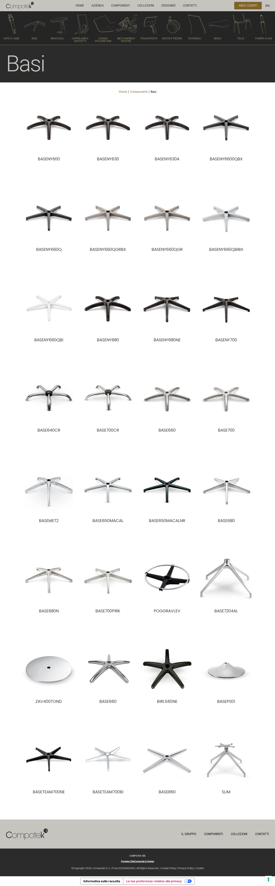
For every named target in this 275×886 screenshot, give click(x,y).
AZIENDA (97, 5)
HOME (80, 5)
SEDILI (217, 38)
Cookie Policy (168, 868)
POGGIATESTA (149, 38)
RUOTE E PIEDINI (172, 38)
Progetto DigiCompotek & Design (137, 861)
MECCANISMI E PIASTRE (126, 40)
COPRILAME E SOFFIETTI (80, 40)
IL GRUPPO (188, 834)
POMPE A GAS (263, 38)
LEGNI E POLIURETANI (103, 40)
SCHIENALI (194, 38)
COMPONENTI (120, 5)
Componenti (139, 91)
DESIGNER (168, 5)
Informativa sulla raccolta (101, 881)
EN (267, 5)
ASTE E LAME (11, 38)
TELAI (240, 38)
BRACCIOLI (57, 38)
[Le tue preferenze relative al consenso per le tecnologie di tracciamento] (268, 879)
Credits (200, 868)
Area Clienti (248, 5)
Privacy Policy (186, 868)
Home (123, 91)
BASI (34, 38)
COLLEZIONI (146, 5)
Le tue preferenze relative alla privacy (154, 881)
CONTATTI (190, 5)
